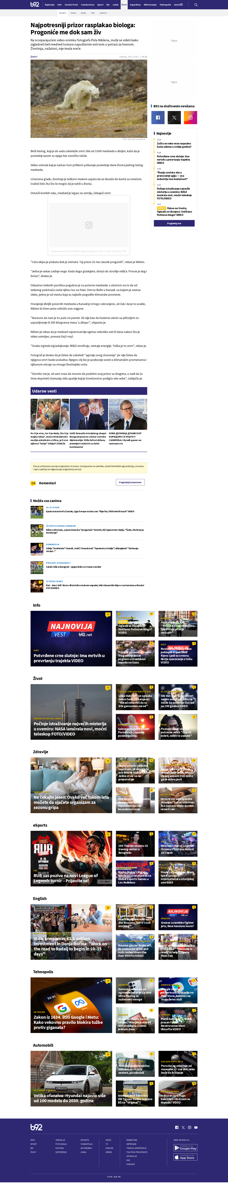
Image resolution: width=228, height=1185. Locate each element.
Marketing (132, 1140)
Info (33, 1140)
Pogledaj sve (174, 223)
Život (34, 56)
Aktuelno (124, 794)
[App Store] (185, 1157)
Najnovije (49, 4)
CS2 (120, 841)
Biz (32, 1148)
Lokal (84, 1152)
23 (194, 1083)
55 (41, 545)
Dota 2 (164, 868)
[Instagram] (190, 117)
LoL (36, 870)
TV (107, 1144)
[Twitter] (174, 117)
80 (41, 526)
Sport (34, 1144)
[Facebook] (158, 117)
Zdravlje (60, 1140)
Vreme (109, 1152)
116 (33, 483)
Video (108, 1140)
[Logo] (35, 4)
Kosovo (165, 618)
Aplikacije (132, 1156)
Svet (36, 650)
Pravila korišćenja (136, 1148)
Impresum (131, 1144)
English (122, 911)
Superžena (61, 1152)
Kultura (60, 1148)
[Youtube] (195, 1127)
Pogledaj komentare (130, 482)
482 (40, 508)
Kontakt (131, 1164)
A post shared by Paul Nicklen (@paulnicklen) (73, 251)
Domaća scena (126, 868)
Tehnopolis (86, 1144)
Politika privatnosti (137, 1152)
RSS (128, 1160)
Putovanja (61, 1144)
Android (123, 984)
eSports (85, 1140)
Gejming (123, 1014)
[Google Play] (185, 1148)
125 (40, 563)
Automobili (86, 1148)
